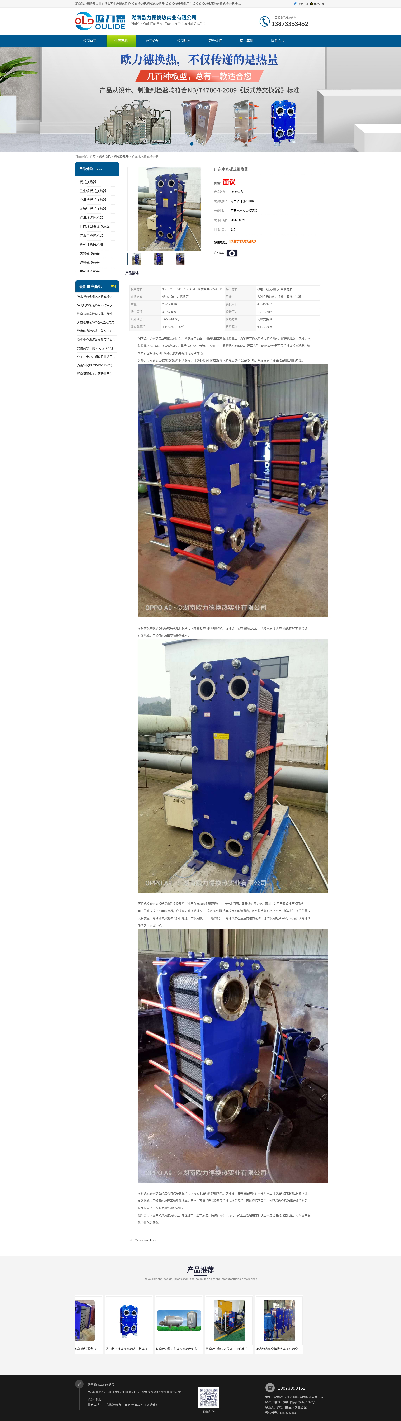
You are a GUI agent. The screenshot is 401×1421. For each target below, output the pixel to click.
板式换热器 (121, 156)
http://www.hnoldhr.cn (142, 1240)
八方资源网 (110, 1405)
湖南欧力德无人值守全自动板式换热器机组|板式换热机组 (113, 1348)
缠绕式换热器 (90, 263)
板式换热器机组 (91, 245)
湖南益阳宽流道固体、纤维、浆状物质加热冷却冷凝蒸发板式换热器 (97, 313)
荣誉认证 (215, 41)
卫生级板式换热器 (93, 191)
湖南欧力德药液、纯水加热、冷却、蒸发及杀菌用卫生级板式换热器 (97, 331)
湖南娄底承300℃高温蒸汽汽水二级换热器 (97, 322)
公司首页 (89, 41)
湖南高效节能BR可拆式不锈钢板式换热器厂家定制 (97, 348)
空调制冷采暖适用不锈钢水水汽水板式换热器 (97, 305)
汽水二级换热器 (91, 236)
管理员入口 (138, 1405)
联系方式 (277, 41)
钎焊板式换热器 (91, 218)
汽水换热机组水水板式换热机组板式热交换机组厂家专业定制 (97, 296)
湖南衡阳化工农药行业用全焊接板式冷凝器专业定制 (97, 373)
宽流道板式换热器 (93, 209)
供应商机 (121, 41)
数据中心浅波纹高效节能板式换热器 (97, 339)
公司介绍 (152, 41)
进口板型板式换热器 (95, 227)
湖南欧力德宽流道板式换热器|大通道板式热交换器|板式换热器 (267, 1348)
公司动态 (183, 41)
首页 (93, 156)
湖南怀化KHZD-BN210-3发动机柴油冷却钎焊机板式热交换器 (97, 365)
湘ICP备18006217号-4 (128, 1391)
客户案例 (246, 41)
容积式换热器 (90, 254)
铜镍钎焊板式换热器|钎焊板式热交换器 (202, 1348)
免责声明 (124, 1405)
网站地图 (152, 1405)
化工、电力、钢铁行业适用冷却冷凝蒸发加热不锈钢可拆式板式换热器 (97, 356)
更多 (114, 286)
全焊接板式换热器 (93, 200)
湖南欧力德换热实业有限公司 (160, 1391)
